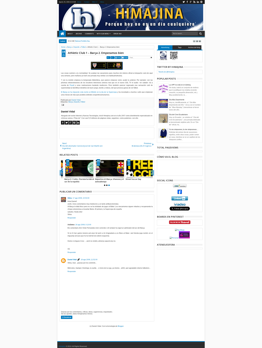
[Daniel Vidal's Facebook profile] (180, 193)
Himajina (62, 346)
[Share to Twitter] (66, 175)
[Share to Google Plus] (69, 175)
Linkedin (198, 2)
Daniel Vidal (76, 100)
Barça (71, 102)
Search (200, 34)
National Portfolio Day (82, 41)
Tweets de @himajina (166, 72)
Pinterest (201, 2)
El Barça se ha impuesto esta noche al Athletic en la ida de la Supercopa (89, 92)
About (79, 2)
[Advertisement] (107, 133)
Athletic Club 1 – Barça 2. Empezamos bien (96, 53)
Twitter (183, 2)
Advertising (165, 47)
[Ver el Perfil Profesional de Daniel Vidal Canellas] (180, 205)
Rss (194, 2)
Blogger (120, 326)
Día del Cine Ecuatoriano (178, 115)
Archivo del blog (194, 47)
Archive (79, 34)
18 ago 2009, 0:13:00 (83, 225)
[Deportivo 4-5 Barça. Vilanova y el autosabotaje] (107, 168)
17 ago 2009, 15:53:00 (81, 198)
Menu (102, 2)
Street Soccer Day (130, 179)
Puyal (72, 85)
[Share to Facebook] (63, 175)
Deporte (77, 102)
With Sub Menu (103, 34)
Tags (179, 47)
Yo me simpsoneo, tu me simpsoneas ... (183, 129)
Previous (152, 173)
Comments (89, 34)
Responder (72, 218)
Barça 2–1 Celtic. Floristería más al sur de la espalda (76, 180)
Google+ (191, 2)
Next (61, 173)
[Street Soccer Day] (137, 168)
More (94, 2)
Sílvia (70, 198)
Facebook (187, 2)
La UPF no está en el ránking (180, 85)
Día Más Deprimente (176, 100)
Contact (86, 2)
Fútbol (83, 102)
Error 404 (117, 34)
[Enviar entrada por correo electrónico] (62, 105)
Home (62, 33)
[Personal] (174, 238)
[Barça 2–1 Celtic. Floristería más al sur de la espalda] (76, 168)
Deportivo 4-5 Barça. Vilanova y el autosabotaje (106, 180)
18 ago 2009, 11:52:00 (89, 260)
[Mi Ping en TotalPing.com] (184, 238)
